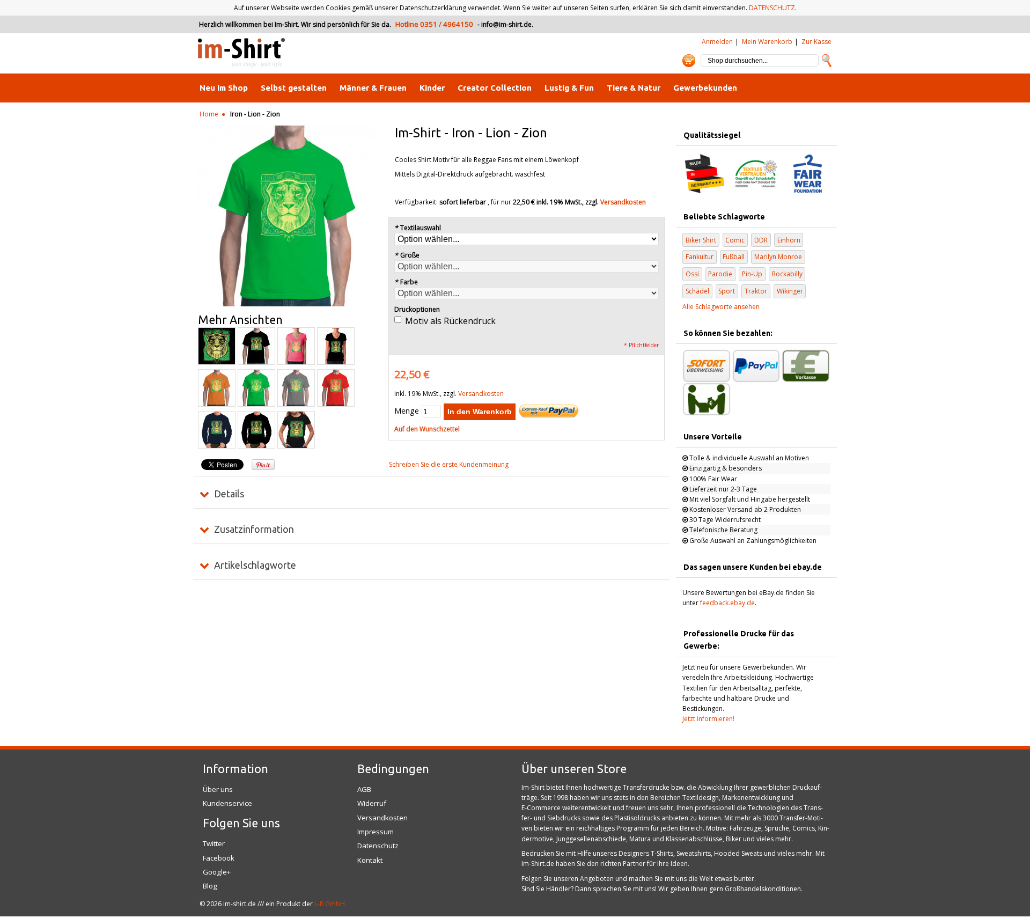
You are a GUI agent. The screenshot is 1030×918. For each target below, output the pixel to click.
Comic (735, 240)
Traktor (756, 291)
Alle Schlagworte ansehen (721, 306)
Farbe (406, 282)
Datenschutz (378, 845)
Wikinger (790, 291)
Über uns (218, 789)
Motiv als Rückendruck (450, 321)
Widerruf (371, 803)
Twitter (214, 843)
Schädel (697, 291)
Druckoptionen (417, 309)
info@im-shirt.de (506, 24)
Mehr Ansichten (240, 319)
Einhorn (788, 240)
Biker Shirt (701, 240)
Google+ (217, 872)
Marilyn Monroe (778, 256)
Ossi (692, 273)
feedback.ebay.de (727, 602)
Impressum (375, 831)
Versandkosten (623, 202)
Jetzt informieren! (708, 718)
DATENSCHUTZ (772, 7)
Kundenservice (227, 803)
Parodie (720, 273)
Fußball (734, 256)
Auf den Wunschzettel (427, 429)
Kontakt (369, 860)
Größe (407, 255)
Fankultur (699, 256)
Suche (827, 60)
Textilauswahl (417, 227)
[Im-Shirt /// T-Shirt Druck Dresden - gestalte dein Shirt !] (241, 53)
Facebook (218, 858)
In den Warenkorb (479, 411)
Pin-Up (752, 273)
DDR (761, 240)
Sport (726, 291)
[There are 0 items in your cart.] (688, 60)
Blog (210, 886)
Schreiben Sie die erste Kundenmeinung (449, 464)
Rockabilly (787, 273)
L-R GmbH (329, 903)
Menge (406, 411)
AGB (364, 789)
